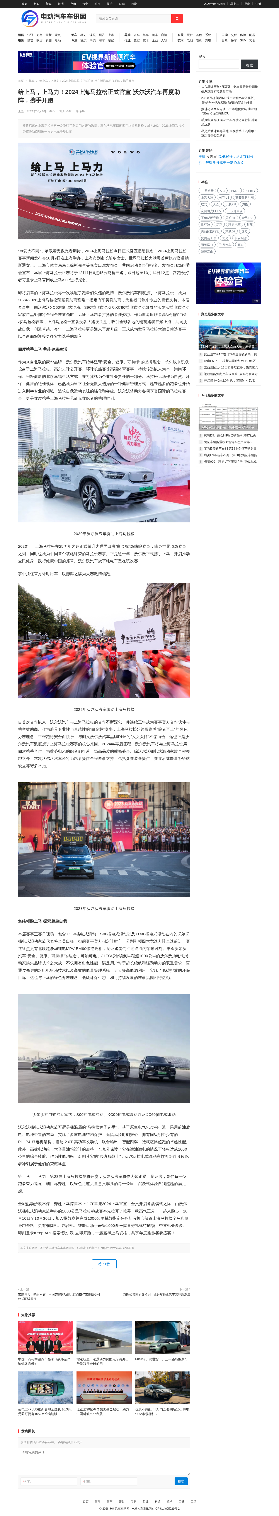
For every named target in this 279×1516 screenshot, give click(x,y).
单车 (146, 35)
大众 (216, 204)
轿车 (234, 40)
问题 (252, 35)
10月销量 (207, 191)
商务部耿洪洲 (244, 197)
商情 (164, 35)
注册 (258, 3)
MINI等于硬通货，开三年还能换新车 (161, 1359)
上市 (111, 35)
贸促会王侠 (208, 238)
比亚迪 (205, 224)
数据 (137, 40)
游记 (111, 40)
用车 (102, 40)
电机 (199, 40)
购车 (155, 35)
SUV (243, 40)
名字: (27, 1481)
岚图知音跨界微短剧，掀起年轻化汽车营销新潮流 (156, 1294)
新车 (48, 3)
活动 (58, 40)
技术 (109, 3)
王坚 (21, 111)
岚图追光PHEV (211, 211)
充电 (208, 40)
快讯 (30, 35)
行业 (85, 3)
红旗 (250, 224)
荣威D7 (230, 231)
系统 (208, 35)
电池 (190, 40)
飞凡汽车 (225, 245)
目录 (134, 3)
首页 (24, 3)
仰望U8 (224, 197)
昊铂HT (230, 218)
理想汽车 (234, 224)
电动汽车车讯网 (119, 1508)
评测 (61, 3)
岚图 (245, 204)
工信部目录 (235, 211)
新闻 (36, 3)
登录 (247, 3)
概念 (83, 35)
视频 (21, 40)
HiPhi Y (250, 191)
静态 (83, 40)
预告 (102, 35)
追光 (225, 238)
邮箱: (87, 1481)
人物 (164, 40)
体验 (243, 35)
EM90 (235, 191)
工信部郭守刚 (210, 218)
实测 (49, 40)
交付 (234, 35)
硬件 (190, 35)
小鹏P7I (230, 204)
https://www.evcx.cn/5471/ (117, 1248)
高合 (241, 245)
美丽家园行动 (210, 231)
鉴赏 (30, 40)
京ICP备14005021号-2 (166, 1508)
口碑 (122, 3)
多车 (137, 35)
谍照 (93, 35)
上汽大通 (207, 197)
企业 (155, 40)
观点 (58, 35)
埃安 (204, 204)
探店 (39, 40)
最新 (49, 35)
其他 (199, 35)
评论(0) (80, 111)
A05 (222, 191)
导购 (73, 3)
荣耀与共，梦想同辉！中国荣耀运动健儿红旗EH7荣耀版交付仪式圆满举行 (59, 1297)
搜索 (202, 56)
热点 (39, 35)
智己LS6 (247, 218)
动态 (93, 40)
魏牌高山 (207, 251)
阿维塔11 (207, 245)
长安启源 (241, 238)
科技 (97, 3)
